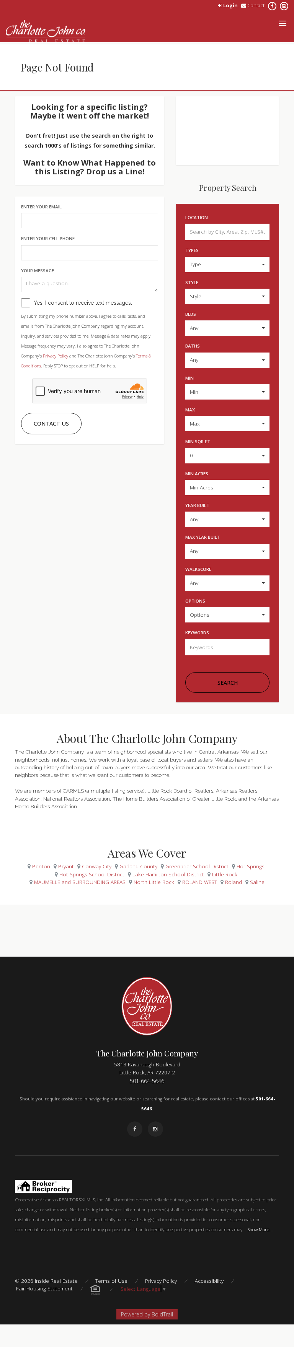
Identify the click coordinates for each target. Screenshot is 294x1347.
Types (192, 250)
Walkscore (198, 569)
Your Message (37, 270)
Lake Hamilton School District (168, 874)
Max (190, 410)
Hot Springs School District (91, 874)
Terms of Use (111, 1280)
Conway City (96, 866)
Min (189, 378)
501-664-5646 (147, 1081)
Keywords (197, 632)
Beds (190, 314)
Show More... (260, 1229)
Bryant (66, 866)
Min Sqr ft (197, 441)
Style (191, 282)
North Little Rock (154, 882)
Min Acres (196, 473)
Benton (41, 866)
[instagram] (284, 5)
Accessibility (209, 1280)
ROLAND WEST (199, 882)
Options (195, 601)
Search (227, 682)
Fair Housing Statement (44, 1288)
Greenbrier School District (197, 866)
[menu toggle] (282, 23)
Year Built (197, 505)
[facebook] (272, 5)
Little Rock (224, 874)
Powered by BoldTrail (147, 1314)
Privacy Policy (55, 356)
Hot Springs (251, 866)
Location (196, 217)
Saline (257, 882)
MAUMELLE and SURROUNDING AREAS (80, 882)
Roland (233, 882)
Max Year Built (202, 537)
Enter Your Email (41, 207)
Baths (192, 346)
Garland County (138, 866)
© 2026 (46, 1280)
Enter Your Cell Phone (48, 238)
